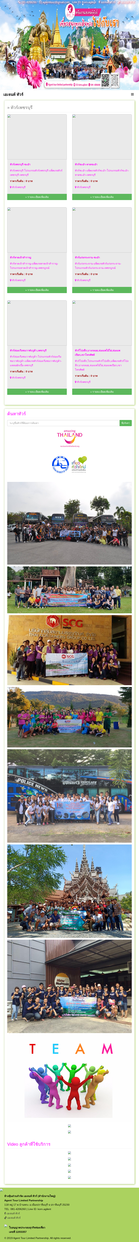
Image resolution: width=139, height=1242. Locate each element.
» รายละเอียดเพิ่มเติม (37, 197)
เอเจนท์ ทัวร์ (108, 2)
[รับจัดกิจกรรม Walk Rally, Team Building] (69, 1152)
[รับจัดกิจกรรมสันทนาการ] (69, 1171)
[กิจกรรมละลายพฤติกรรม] (69, 1177)
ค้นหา (127, 423)
